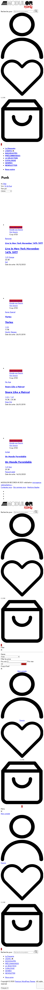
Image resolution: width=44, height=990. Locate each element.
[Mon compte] (22, 58)
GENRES (8, 163)
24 (8, 186)
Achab (7, 452)
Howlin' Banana (10, 332)
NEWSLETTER (11, 165)
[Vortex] (25, 298)
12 (5, 186)
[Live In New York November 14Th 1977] (25, 225)
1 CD (7, 327)
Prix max (30, 661)
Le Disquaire (10, 148)
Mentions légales (33, 487)
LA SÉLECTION (11, 158)
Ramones (8, 238)
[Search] (36, 11)
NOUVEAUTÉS (11, 153)
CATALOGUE (10, 160)
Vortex (8, 316)
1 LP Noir (8, 467)
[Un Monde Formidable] (25, 438)
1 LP (12, 397)
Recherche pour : (7, 11)
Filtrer (24, 664)
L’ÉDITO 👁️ (9, 151)
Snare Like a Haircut (14, 386)
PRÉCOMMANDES (12, 156)
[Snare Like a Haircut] (25, 368)
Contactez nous (6, 487)
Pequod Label (10, 472)
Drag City (8, 402)
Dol (6, 262)
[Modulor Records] (17, 8)
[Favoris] (22, 78)
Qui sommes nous (19, 487)
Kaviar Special (10, 312)
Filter (4, 184)
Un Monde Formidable (15, 456)
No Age (8, 382)
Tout (10, 186)
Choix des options (15, 227)
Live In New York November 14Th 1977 (24, 243)
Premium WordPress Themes (25, 981)
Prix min (4, 661)
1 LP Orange (9, 257)
